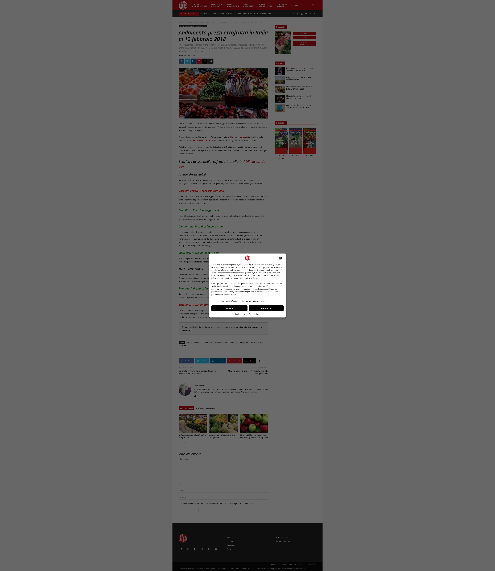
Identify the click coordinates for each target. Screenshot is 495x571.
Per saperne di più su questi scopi (254, 301)
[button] (280, 258)
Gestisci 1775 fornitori (230, 301)
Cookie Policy (240, 314)
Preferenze (266, 308)
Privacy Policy (254, 314)
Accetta (229, 308)
